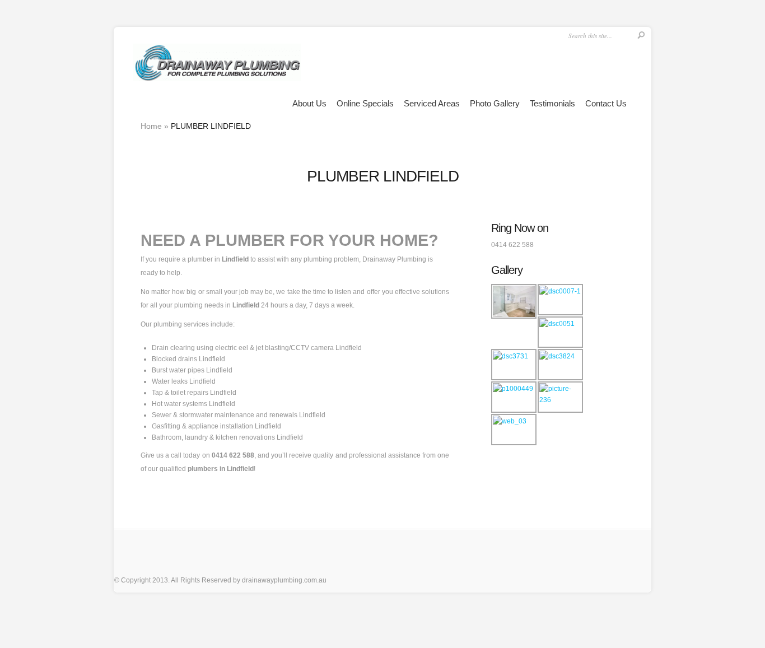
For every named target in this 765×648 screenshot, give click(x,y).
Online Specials (365, 103)
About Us (309, 103)
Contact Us (606, 103)
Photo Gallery (495, 103)
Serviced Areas (432, 103)
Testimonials (552, 103)
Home (151, 126)
